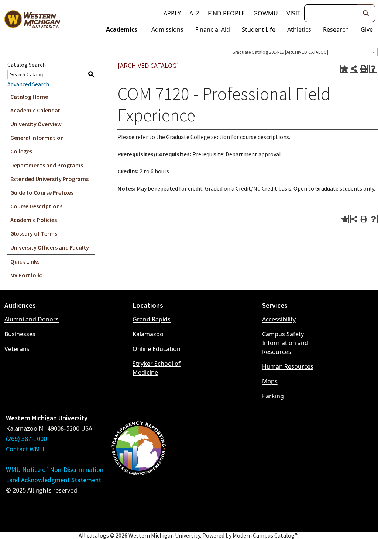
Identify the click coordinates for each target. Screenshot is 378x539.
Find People (226, 13)
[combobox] (304, 52)
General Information (37, 137)
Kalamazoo (148, 334)
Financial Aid (212, 29)
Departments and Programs (46, 165)
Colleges (21, 151)
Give (367, 29)
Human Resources (287, 366)
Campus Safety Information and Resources (285, 343)
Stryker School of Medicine (157, 367)
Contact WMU (25, 449)
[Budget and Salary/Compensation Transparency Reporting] (138, 467)
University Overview (36, 124)
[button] (366, 13)
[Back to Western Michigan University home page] (32, 20)
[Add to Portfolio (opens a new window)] (344, 69)
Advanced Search (28, 84)
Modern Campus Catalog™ (265, 535)
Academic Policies (33, 219)
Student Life (258, 29)
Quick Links (24, 261)
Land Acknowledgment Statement (53, 480)
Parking (273, 396)
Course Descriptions (36, 206)
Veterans (17, 349)
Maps (270, 381)
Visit (293, 13)
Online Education (157, 349)
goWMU (265, 13)
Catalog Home (29, 96)
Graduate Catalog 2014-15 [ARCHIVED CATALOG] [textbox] (280, 52)
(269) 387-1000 (26, 438)
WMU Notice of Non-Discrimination (54, 469)
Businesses (19, 334)
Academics (121, 29)
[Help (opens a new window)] (373, 69)
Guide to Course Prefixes (41, 192)
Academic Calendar (35, 110)
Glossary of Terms (33, 233)
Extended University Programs (49, 178)
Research (336, 29)
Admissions (167, 29)
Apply (172, 13)
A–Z (194, 13)
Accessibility (279, 319)
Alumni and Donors (31, 319)
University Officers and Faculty (49, 247)
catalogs (98, 535)
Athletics (299, 29)
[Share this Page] (354, 69)
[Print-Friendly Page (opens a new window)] (364, 69)
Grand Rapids (152, 319)
